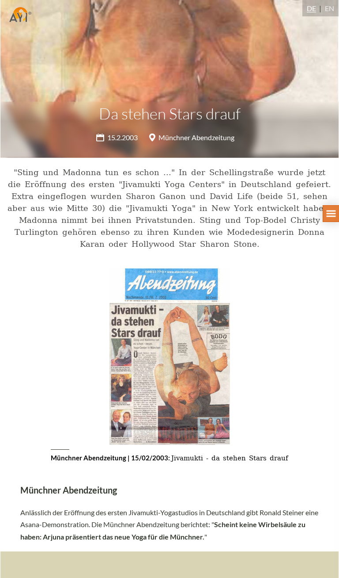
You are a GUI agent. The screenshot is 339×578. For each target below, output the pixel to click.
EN (329, 8)
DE (311, 8)
